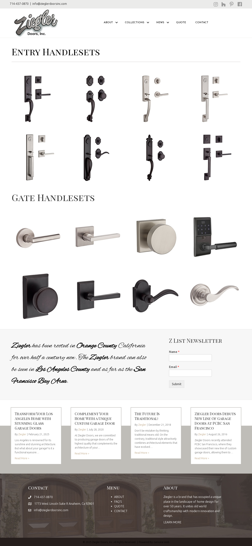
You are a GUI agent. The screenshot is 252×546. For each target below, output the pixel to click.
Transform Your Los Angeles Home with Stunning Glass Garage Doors (34, 420)
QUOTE (181, 22)
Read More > (22, 458)
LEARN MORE (172, 522)
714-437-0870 (19, 3)
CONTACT (201, 22)
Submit (176, 384)
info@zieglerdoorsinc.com (49, 3)
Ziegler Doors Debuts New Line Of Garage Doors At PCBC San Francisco (215, 420)
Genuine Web (161, 542)
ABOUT (119, 496)
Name (174, 351)
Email (174, 367)
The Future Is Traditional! (147, 416)
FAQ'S (118, 501)
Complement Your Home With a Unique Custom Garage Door (95, 418)
